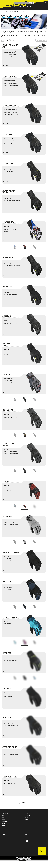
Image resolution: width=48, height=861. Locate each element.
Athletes (25, 7)
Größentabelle (5, 836)
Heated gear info (5, 838)
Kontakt (26, 817)
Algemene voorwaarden (20, 857)
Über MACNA (27, 815)
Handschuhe (4, 821)
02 (9, 40)
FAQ (3, 840)
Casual (3, 823)
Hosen (3, 817)
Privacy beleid (29, 857)
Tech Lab (31, 7)
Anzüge (3, 819)
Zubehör (3, 825)
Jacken (3, 815)
